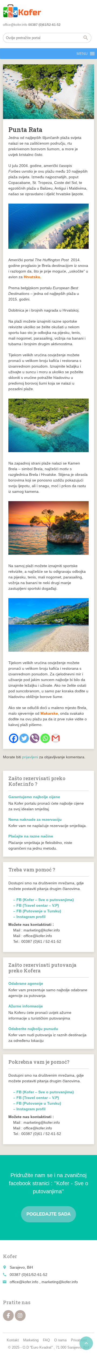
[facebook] (8, 1315)
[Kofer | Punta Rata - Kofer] (22, 11)
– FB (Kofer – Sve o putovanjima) (43, 900)
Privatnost (79, 1340)
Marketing (31, 1340)
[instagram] (20, 1315)
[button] (82, 53)
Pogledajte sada (48, 1214)
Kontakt (13, 1340)
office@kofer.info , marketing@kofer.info (44, 1282)
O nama (60, 1340)
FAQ (46, 1340)
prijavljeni (30, 757)
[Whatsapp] (45, 738)
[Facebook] (13, 738)
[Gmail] (55, 738)
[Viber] (34, 738)
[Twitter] (24, 738)
